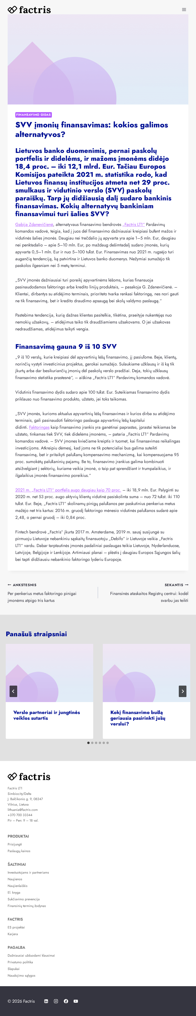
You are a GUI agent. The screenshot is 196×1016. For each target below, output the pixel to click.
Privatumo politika (20, 962)
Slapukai (14, 968)
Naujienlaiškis (17, 885)
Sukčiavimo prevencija (24, 899)
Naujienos (15, 879)
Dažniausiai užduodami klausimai (31, 955)
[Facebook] (66, 1001)
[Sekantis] (182, 691)
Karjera (13, 934)
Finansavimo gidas (33, 115)
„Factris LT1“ (133, 224)
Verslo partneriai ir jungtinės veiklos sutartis (46, 715)
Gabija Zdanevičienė (34, 224)
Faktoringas (39, 427)
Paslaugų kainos (19, 851)
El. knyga (14, 892)
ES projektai (16, 927)
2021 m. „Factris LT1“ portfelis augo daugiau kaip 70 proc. (68, 490)
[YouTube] (75, 1001)
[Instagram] (56, 1001)
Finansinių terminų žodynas (27, 905)
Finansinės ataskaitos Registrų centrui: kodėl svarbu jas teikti (149, 593)
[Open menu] (184, 9)
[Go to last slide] (13, 691)
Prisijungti (15, 844)
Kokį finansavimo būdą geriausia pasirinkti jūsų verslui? (137, 718)
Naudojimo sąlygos (21, 975)
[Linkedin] (46, 1001)
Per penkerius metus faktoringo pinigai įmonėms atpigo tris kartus (42, 593)
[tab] (88, 743)
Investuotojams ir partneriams (28, 872)
